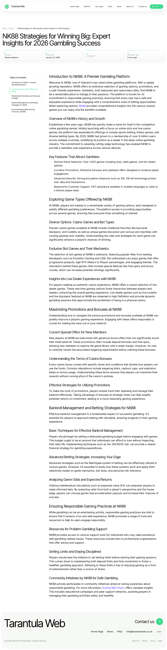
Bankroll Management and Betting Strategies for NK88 (25, 104)
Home (4, 28)
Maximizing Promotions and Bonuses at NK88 (26, 97)
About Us (135, 641)
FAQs (119, 631)
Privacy (145, 641)
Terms (152, 641)
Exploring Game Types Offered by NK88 (25, 90)
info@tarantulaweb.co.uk (139, 631)
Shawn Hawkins (11, 57)
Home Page (97, 631)
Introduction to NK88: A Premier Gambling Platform (24, 84)
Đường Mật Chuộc (113, 587)
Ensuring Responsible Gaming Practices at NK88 (23, 110)
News (11, 28)
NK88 (82, 105)
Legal (160, 641)
